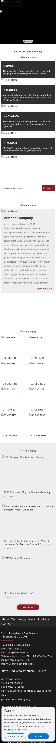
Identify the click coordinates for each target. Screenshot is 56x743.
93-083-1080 (38, 435)
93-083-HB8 (10, 435)
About (5, 619)
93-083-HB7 (38, 409)
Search (49, 188)
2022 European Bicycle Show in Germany (27, 492)
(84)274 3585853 (14, 683)
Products (43, 619)
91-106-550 (37, 357)
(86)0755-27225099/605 (18, 645)
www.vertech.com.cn (16, 656)
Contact (6, 624)
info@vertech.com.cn (18, 652)
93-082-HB (9, 357)
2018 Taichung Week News (19, 592)
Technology (18, 619)
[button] (24, 41)
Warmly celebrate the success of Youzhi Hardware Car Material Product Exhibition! (28, 543)
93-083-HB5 (10, 383)
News (32, 619)
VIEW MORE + (44, 288)
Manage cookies (15, 736)
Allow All (38, 736)
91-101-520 (9, 409)
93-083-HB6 (38, 383)
